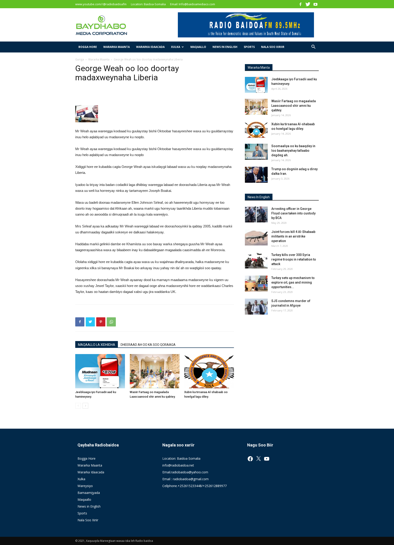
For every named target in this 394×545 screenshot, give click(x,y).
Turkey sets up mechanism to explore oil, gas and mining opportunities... (293, 282)
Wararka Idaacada (150, 47)
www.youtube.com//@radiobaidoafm (101, 4)
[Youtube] (315, 4)
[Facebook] (300, 4)
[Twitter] (307, 4)
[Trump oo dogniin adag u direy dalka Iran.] (256, 175)
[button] (313, 47)
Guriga (79, 59)
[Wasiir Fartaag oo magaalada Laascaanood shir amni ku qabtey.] (154, 371)
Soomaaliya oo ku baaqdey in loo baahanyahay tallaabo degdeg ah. (293, 150)
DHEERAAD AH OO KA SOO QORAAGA (148, 345)
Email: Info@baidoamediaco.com (192, 4)
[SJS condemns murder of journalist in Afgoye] (256, 307)
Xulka (175, 47)
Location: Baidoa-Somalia (148, 4)
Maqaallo (198, 47)
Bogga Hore (87, 47)
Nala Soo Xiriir (272, 47)
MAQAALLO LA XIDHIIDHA (96, 345)
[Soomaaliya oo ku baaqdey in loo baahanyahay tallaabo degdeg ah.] (256, 152)
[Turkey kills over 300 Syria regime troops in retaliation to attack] (256, 261)
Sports (249, 47)
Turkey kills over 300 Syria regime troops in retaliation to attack (293, 259)
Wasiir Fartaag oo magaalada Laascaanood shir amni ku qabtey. (293, 105)
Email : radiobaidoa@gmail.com (185, 479)
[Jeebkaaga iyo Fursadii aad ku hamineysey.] (100, 371)
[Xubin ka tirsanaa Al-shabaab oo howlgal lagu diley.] (209, 371)
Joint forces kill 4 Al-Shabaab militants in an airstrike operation (293, 236)
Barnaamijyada (89, 492)
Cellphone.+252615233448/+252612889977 (194, 486)
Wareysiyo (85, 486)
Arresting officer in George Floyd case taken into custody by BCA (293, 213)
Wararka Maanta (116, 47)
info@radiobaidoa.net (178, 465)
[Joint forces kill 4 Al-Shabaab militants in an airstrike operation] (256, 237)
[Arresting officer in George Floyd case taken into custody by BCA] (256, 214)
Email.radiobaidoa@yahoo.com (185, 472)
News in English (225, 47)
